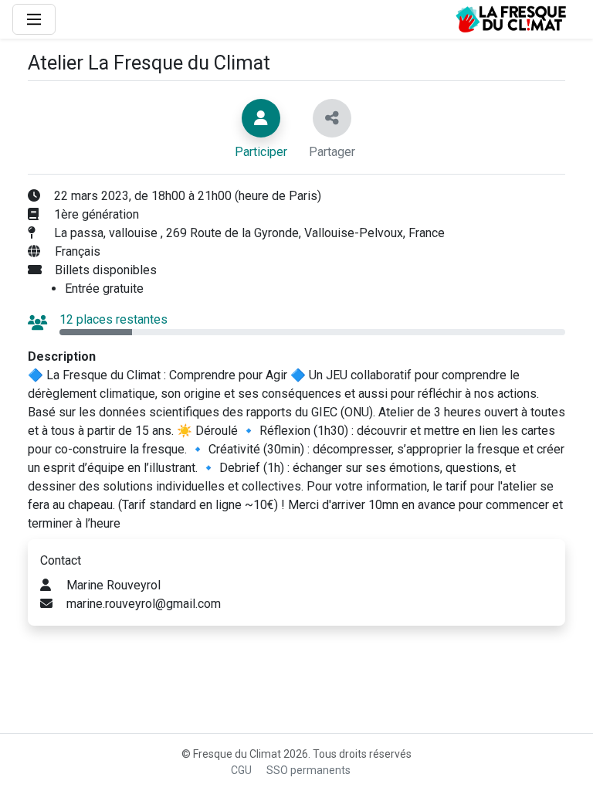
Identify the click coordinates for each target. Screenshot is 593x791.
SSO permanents (308, 770)
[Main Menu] (34, 19)
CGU (241, 770)
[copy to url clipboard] (332, 118)
